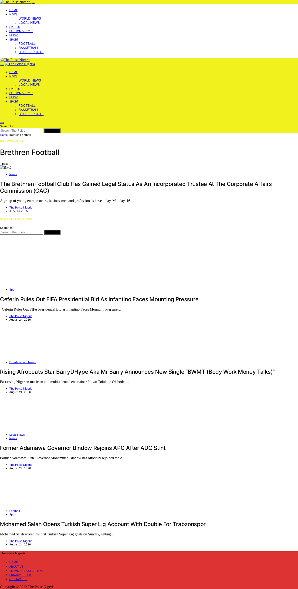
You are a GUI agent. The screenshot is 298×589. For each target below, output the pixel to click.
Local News (29, 22)
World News (30, 18)
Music (13, 35)
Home (13, 10)
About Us (16, 566)
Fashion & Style (21, 31)
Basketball (29, 48)
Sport (14, 39)
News (13, 14)
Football (27, 43)
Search (52, 130)
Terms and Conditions (26, 570)
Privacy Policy (20, 575)
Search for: (7, 126)
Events (14, 27)
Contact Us (18, 579)
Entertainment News (22, 362)
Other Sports (31, 52)
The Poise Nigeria (20, 207)
